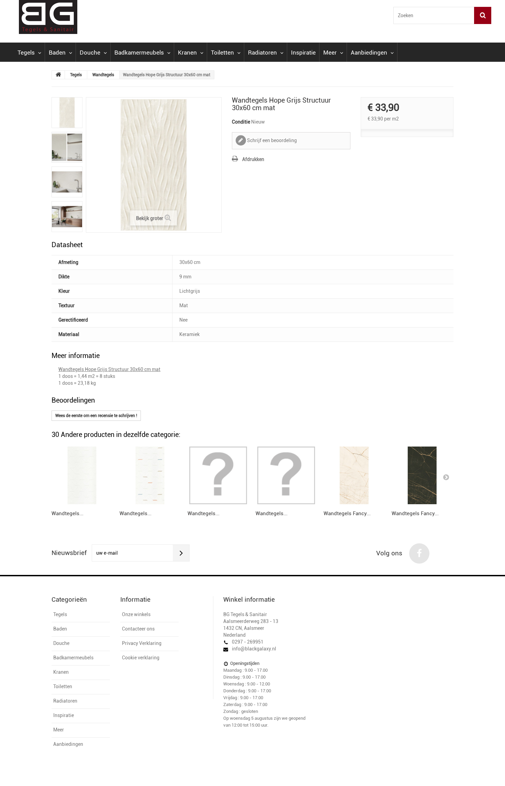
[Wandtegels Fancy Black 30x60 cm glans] (422, 475)
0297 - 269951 (247, 642)
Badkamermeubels (139, 52)
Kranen (187, 52)
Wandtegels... (67, 513)
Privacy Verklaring (141, 643)
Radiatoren (262, 52)
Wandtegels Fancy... (347, 513)
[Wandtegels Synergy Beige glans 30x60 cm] (218, 475)
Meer (330, 52)
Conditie (241, 122)
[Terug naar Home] (58, 75)
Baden (57, 52)
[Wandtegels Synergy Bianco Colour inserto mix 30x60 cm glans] (150, 475)
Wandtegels (103, 74)
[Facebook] (419, 553)
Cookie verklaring (140, 657)
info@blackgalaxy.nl (254, 648)
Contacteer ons (138, 629)
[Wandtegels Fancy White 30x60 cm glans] (354, 475)
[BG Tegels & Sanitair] (73, 17)
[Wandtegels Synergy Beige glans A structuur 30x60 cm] (286, 475)
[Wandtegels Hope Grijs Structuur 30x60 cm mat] (67, 112)
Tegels (26, 52)
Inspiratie (303, 52)
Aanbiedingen (369, 52)
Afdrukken (253, 159)
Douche (90, 52)
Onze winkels (136, 614)
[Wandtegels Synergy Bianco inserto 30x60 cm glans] (82, 475)
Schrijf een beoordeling (271, 140)
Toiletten (222, 52)
